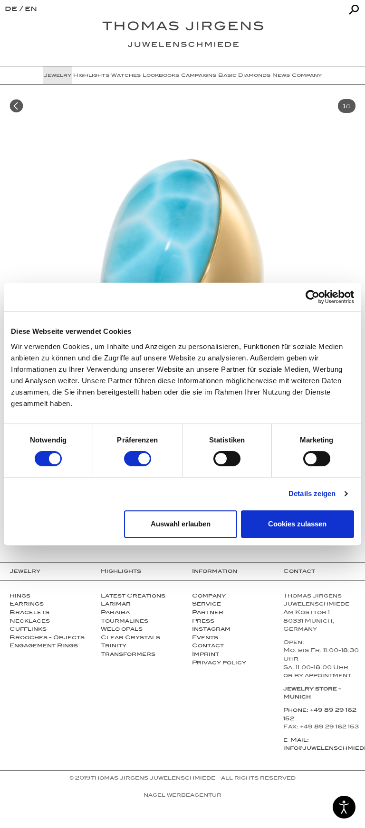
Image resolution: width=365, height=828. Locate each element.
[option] (182, 276)
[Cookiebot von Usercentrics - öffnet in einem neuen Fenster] (312, 297)
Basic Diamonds (244, 76)
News (281, 76)
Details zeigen (312, 493)
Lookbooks (161, 76)
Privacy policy (219, 663)
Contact (208, 646)
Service (206, 604)
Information (214, 572)
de (12, 9)
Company (307, 76)
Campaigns (198, 76)
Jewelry (57, 76)
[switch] (137, 458)
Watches (126, 76)
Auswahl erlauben (181, 524)
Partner (207, 613)
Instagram (211, 630)
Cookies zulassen (297, 524)
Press (203, 621)
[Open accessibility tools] (344, 807)
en (31, 9)
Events (205, 638)
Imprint (205, 655)
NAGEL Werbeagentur (182, 795)
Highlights (91, 76)
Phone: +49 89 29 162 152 (319, 715)
